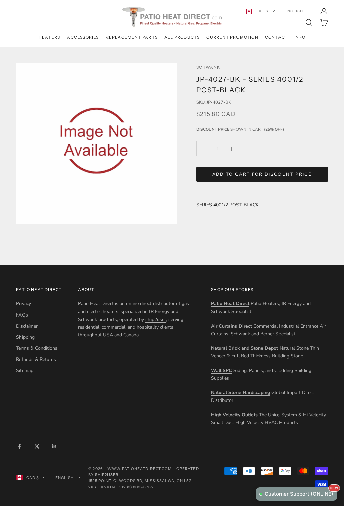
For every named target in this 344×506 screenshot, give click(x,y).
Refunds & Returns (36, 359)
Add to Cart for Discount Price (262, 174)
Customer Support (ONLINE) (301, 492)
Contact (276, 37)
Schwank (208, 67)
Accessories (83, 37)
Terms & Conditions (36, 348)
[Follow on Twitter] (37, 446)
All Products (182, 37)
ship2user (155, 319)
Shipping (25, 337)
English (294, 11)
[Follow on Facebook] (19, 446)
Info (299, 37)
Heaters (49, 37)
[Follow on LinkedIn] (54, 446)
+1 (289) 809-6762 (135, 486)
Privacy (23, 303)
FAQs (22, 315)
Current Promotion (232, 37)
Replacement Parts (132, 37)
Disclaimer (27, 326)
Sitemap (24, 370)
